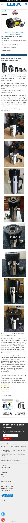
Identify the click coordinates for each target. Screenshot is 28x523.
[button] (2, 4)
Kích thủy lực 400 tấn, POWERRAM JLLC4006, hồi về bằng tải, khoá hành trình (21, 414)
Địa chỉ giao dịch (6, 469)
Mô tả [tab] (4, 55)
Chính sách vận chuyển (7, 486)
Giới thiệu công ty (6, 467)
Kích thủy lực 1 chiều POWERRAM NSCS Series (7, 414)
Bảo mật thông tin (6, 490)
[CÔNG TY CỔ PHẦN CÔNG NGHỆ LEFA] (14, 4)
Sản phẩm (4, 472)
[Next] (27, 408)
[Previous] (1, 408)
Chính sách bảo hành (7, 484)
